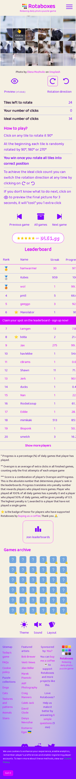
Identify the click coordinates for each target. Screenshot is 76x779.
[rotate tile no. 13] (19, 47)
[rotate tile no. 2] (32, 22)
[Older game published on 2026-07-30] (63, 590)
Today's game (7, 654)
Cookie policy (6, 670)
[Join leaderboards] (38, 529)
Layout (52, 632)
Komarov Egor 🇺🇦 (26, 730)
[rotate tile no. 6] (6, 34)
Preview (14, 91)
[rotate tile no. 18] (6, 60)
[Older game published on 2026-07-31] (53, 590)
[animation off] (52, 624)
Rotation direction (59, 91)
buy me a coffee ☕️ (47, 661)
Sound (38, 632)
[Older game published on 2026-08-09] (23, 579)
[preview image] (15, 81)
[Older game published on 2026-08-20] (33, 559)
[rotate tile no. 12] (6, 47)
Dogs (5, 687)
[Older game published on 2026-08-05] (63, 579)
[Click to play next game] (59, 216)
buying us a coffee (29, 516)
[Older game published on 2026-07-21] (33, 610)
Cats (5, 693)
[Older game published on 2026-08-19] (43, 559)
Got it (8, 773)
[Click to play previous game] (19, 216)
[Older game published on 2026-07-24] (63, 600)
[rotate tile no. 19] (19, 60)
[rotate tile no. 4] (57, 22)
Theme (24, 632)
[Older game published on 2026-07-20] (43, 610)
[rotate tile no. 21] (44, 60)
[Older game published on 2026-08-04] (13, 590)
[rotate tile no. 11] (69, 34)
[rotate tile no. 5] (69, 22)
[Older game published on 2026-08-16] (13, 569)
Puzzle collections (9, 680)
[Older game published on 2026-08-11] (63, 569)
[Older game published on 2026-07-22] (23, 610)
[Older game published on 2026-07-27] (33, 600)
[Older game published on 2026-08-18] (53, 559)
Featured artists (26, 649)
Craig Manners (26, 695)
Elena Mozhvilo (36, 72)
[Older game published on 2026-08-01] (43, 590)
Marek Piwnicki (26, 676)
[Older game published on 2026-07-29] (13, 600)
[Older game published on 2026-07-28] (23, 600)
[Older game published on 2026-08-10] (13, 579)
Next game (59, 224)
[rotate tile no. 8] (32, 34)
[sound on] (38, 624)
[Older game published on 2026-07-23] (13, 610)
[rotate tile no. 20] (32, 60)
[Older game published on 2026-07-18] (63, 610)
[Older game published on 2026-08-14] (33, 569)
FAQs (5, 662)
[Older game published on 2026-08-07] (43, 579)
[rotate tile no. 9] (44, 34)
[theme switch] (24, 624)
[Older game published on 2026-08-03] (23, 590)
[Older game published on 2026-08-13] (43, 569)
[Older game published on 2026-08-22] (13, 559)
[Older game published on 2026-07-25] (53, 600)
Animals (7, 712)
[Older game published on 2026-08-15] (23, 569)
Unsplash (54, 72)
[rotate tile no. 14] (32, 47)
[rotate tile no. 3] (44, 22)
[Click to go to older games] (41, 216)
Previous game (19, 224)
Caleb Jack (27, 703)
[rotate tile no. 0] (6, 22)
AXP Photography (29, 685)
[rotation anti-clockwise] (66, 81)
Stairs (6, 718)
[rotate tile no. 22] (57, 60)
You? (49, 651)
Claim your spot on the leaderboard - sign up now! (35, 320)
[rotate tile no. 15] (44, 47)
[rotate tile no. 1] (19, 22)
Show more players (38, 445)
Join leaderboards (38, 537)
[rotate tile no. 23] (69, 60)
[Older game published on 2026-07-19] (53, 610)
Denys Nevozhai (27, 720)
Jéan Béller (27, 668)
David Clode (24, 710)
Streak (54, 259)
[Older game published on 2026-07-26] (43, 600)
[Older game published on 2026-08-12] (53, 569)
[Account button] (69, 7)
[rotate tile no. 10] (57, 34)
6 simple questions (47, 719)
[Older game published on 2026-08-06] (53, 579)
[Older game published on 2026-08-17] (63, 559)
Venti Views (28, 662)
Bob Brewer (28, 657)
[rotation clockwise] (53, 81)
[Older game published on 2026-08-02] (33, 590)
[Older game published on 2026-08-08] (33, 579)
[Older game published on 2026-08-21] (23, 559)
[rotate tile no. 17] (69, 47)
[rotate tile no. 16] (57, 47)
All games (40, 224)
